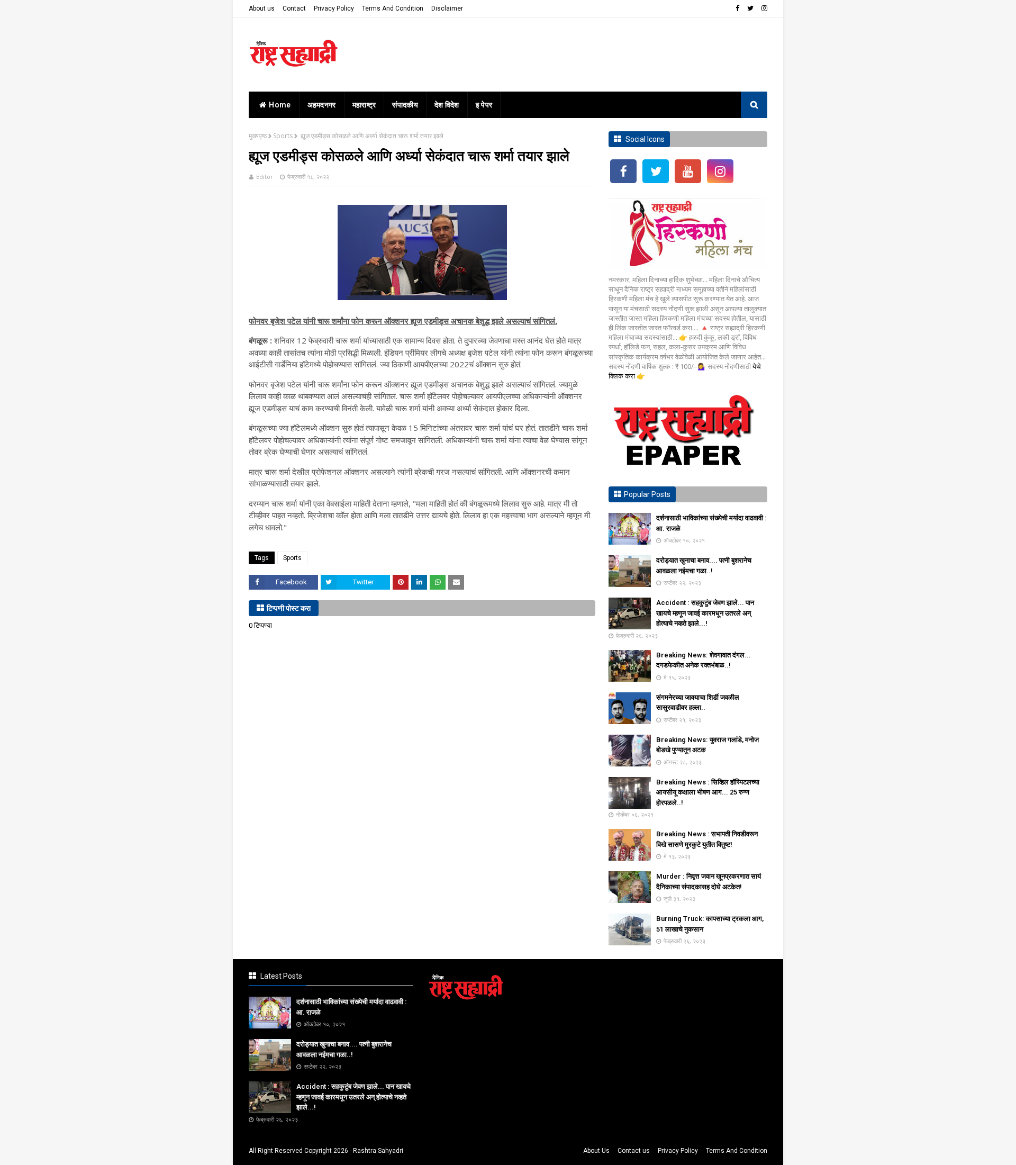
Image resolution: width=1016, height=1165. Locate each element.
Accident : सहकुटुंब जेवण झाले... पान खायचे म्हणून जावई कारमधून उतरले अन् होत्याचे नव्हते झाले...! (705, 613)
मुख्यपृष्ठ (258, 135)
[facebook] (737, 8)
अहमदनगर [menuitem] (321, 105)
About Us (596, 1150)
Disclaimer (447, 8)
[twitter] (750, 8)
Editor (264, 176)
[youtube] (688, 171)
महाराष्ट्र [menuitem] (364, 105)
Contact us (634, 1150)
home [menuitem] (280, 105)
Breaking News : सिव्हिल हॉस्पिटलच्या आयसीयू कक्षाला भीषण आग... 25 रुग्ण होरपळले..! (707, 792)
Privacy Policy (334, 8)
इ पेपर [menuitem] (484, 105)
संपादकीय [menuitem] (405, 105)
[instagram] (763, 8)
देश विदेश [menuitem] (446, 105)
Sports (283, 135)
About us (262, 8)
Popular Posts (647, 494)
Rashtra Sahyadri (378, 1150)
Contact (294, 8)
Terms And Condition (392, 8)
